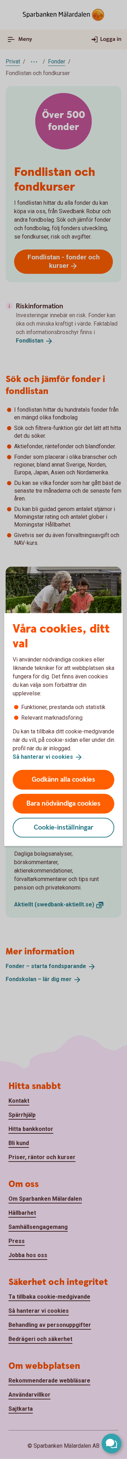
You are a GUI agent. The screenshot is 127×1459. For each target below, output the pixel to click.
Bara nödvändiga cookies (63, 803)
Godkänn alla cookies (63, 779)
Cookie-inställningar (63, 827)
